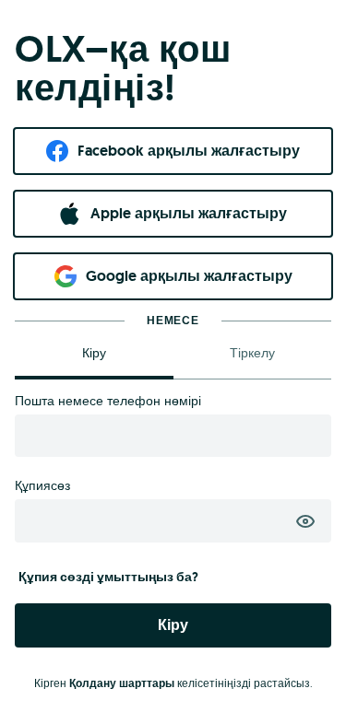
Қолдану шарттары (121, 683)
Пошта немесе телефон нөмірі (108, 400)
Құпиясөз (42, 485)
